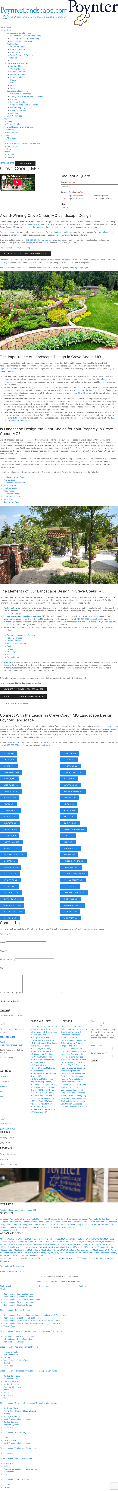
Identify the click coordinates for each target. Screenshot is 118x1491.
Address (68, 182)
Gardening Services (74, 1057)
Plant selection (10, 608)
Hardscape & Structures (17, 63)
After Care (14, 113)
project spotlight (80, 267)
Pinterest (4, 1086)
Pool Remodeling (68, 1082)
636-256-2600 (32, 240)
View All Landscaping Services (17, 704)
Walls (12, 88)
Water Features (9, 491)
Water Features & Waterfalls (22, 55)
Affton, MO (9, 753)
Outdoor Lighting (17, 107)
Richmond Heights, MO (73, 861)
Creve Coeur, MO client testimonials (31, 267)
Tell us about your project (11, 992)
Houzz (3, 1091)
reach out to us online (20, 420)
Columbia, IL (68, 779)
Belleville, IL (9, 766)
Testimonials (8, 129)
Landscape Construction (14, 482)
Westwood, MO (70, 912)
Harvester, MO (10, 823)
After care (8, 662)
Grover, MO (68, 817)
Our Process (12, 146)
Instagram (4, 1081)
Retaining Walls (10, 488)
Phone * (3, 951)
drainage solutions (32, 616)
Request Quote (25, 163)
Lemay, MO (67, 842)
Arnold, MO (9, 760)
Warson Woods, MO (12, 905)
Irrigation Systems (18, 110)
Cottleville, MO (11, 785)
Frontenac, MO (10, 810)
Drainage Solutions (18, 102)
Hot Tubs (14, 58)
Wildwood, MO (10, 918)
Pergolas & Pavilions (19, 77)
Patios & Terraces (18, 71)
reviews (23, 1271)
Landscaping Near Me (9, 1230)
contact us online (49, 240)
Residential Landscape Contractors (25, 36)
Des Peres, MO (10, 798)
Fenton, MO (68, 804)
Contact (6, 152)
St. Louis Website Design (61, 1258)
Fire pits (31, 635)
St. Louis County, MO (72, 880)
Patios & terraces (14, 638)
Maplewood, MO (70, 848)
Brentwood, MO (70, 766)
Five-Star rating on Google (34, 260)
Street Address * (7, 959)
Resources (28, 1458)
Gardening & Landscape (17, 91)
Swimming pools (14, 657)
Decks (13, 80)
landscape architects (63, 232)
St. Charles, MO (10, 880)
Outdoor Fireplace (76, 1043)
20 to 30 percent (85, 393)
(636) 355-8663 (7, 27)
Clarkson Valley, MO (72, 772)
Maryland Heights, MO (14, 855)
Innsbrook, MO (10, 829)
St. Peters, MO (69, 886)
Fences (13, 83)
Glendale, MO (9, 817)
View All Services (14, 116)
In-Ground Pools (17, 47)
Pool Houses (15, 52)
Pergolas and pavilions (17, 643)
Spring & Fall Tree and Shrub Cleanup (26, 96)
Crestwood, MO (70, 785)
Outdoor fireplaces (15, 635)
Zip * (2, 968)
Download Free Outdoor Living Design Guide (24, 696)
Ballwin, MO (68, 760)
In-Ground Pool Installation (69, 1222)
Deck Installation (10, 485)
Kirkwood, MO (10, 836)
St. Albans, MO (10, 874)
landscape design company (42, 224)
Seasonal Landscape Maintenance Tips (24, 143)
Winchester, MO (70, 918)
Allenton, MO (69, 753)
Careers (10, 157)
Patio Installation (76, 1079)
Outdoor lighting (10, 622)
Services (7, 30)
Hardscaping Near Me (70, 1070)
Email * (3, 942)
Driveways (14, 85)
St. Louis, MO (9, 886)
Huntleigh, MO (69, 823)
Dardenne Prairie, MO (72, 791)
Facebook (4, 1076)
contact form (44, 745)
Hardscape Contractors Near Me (49, 1224)
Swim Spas (15, 60)
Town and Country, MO (73, 893)
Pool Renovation (17, 49)
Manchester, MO (11, 848)
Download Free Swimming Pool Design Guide (23, 689)
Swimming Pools (101, 196)
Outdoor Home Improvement (73, 1051)
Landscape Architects (88, 1219)
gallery (66, 267)
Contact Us (12, 154)
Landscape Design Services (15, 477)
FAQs (9, 141)
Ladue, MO (67, 836)
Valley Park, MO (70, 899)
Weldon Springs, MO (13, 912)
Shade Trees (12, 1224)
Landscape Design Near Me (73, 1073)
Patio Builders (15, 1222)
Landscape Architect (12, 496)
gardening (15, 235)
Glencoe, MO (69, 810)
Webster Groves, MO (72, 905)
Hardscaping (9, 627)
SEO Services (82, 1258)
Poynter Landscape (8, 368)
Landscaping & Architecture (19, 33)
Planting (13, 99)
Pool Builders (12, 44)
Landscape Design (69, 1054)
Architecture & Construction (12, 1266)
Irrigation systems (11, 616)
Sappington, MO (11, 867)
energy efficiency (96, 401)
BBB (1, 1096)
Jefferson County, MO (73, 829)
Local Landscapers (77, 1068)
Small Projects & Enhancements (24, 105)
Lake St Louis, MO (11, 842)
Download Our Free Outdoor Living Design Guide (25, 254)
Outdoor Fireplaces (18, 66)
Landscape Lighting (12, 494)
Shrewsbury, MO (70, 867)
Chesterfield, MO (11, 772)
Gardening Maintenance (20, 94)
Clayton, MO (9, 779)
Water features (10, 668)
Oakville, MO (69, 855)
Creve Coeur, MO (11, 791)
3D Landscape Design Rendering (24, 38)
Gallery (10, 121)
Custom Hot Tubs (11, 502)
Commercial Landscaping (21, 41)
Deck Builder (66, 1076)
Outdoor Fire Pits (17, 69)
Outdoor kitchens (14, 640)
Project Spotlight (14, 124)
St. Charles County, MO (74, 874)
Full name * (5, 934)
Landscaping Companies (74, 1062)
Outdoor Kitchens (18, 74)
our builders (104, 232)
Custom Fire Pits (68, 1065)
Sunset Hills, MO (11, 893)
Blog (9, 149)
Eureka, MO (8, 804)
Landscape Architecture (73, 196)
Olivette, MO (9, 861)
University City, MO (12, 899)
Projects (7, 118)
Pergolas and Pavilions (70, 1046)
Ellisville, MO (69, 798)
